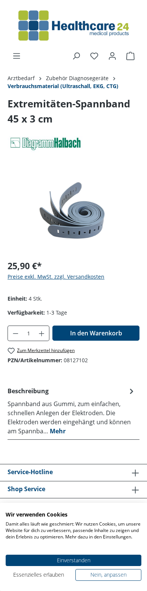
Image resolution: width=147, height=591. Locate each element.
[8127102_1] (73, 210)
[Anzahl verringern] (15, 333)
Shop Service (26, 489)
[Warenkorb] (130, 56)
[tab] (72, 410)
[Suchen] (76, 56)
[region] (73, 210)
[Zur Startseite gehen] (73, 25)
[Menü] (17, 56)
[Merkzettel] (94, 56)
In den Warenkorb (96, 333)
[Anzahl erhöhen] (42, 333)
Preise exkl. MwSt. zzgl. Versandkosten (56, 276)
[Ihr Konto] (112, 56)
